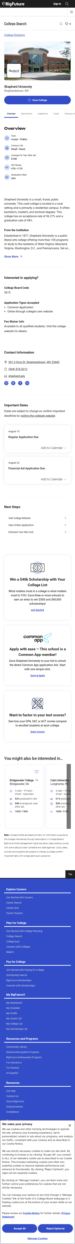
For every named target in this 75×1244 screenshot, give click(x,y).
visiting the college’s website (37, 415)
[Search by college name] (61, 24)
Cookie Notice (31, 1213)
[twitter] (13, 383)
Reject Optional (55, 1228)
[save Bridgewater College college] (36, 771)
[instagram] (6, 383)
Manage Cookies (38, 1238)
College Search (15, 24)
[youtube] (27, 383)
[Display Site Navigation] (71, 11)
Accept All (20, 1228)
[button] (6, 796)
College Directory (14, 35)
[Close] (70, 1125)
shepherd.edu (16, 376)
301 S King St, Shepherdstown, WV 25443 (33, 362)
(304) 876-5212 (17, 369)
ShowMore (11, 256)
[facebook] (20, 383)
